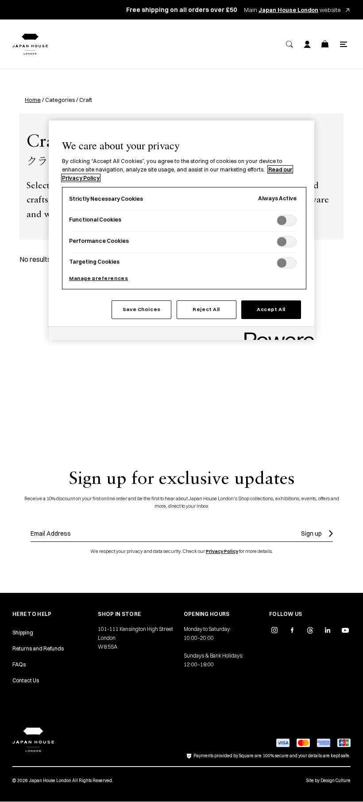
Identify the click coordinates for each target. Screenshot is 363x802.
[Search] (289, 44)
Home (33, 99)
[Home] (30, 44)
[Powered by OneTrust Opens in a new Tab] (276, 334)
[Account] (307, 44)
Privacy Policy (222, 551)
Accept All (271, 309)
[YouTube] (345, 630)
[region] (181, 230)
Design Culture (336, 780)
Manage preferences (98, 278)
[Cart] (325, 44)
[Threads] (310, 630)
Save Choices (142, 309)
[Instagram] (274, 630)
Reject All (206, 309)
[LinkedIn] (327, 630)
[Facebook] (292, 630)
